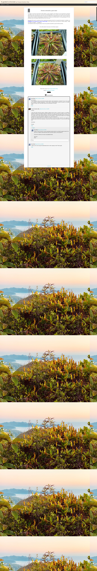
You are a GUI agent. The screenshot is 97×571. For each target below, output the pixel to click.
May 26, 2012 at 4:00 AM (39, 143)
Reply (32, 105)
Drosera (53, 90)
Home (8, 4)
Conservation (48, 90)
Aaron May (33, 98)
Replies (33, 127)
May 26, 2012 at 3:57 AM (42, 129)
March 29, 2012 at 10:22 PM (44, 108)
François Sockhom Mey (53, 88)
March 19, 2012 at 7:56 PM (39, 98)
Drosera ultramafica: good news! (49, 10)
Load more (49, 165)
